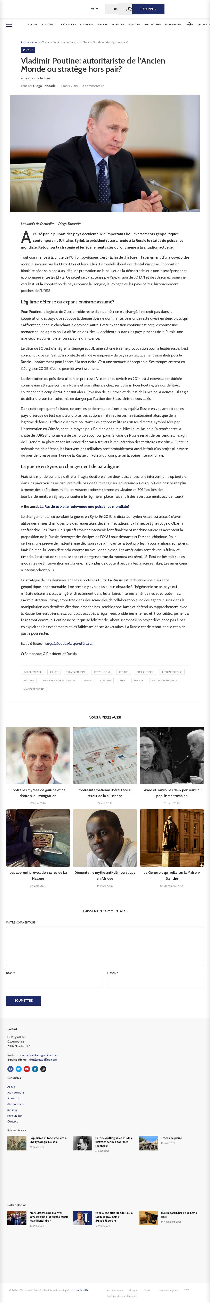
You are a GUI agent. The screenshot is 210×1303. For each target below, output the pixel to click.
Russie (87, 680)
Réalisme (29, 680)
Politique (86, 24)
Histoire (134, 24)
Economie (118, 24)
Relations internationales (58, 680)
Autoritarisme (32, 672)
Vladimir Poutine (34, 689)
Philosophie (152, 24)
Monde (36, 42)
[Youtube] (27, 1069)
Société (102, 24)
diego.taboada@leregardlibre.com (69, 643)
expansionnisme (75, 672)
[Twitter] (19, 1069)
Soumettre (23, 1000)
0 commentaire (93, 86)
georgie (123, 672)
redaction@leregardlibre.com (40, 1055)
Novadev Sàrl (81, 1290)
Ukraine (138, 680)
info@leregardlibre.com (42, 1059)
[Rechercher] (189, 24)
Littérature (173, 24)
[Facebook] (10, 1069)
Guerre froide (145, 672)
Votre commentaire (22, 922)
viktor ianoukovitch (165, 680)
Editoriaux (49, 24)
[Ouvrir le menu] (9, 25)
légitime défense (172, 672)
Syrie (123, 680)
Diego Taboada (44, 86)
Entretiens (68, 24)
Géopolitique (102, 672)
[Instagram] (43, 1069)
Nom (10, 972)
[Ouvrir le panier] (198, 24)
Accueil (33, 24)
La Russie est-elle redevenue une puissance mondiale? (84, 506)
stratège (105, 680)
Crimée (54, 672)
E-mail (112, 972)
